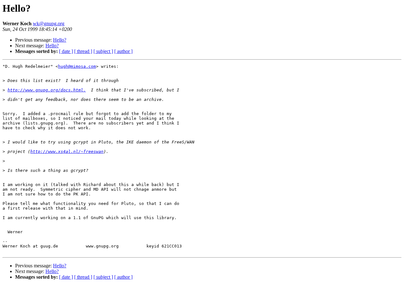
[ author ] (123, 51)
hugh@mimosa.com (77, 66)
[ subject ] (103, 51)
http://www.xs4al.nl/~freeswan (67, 151)
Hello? (59, 40)
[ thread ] (83, 51)
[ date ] (66, 51)
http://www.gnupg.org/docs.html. (47, 90)
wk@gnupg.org (48, 23)
